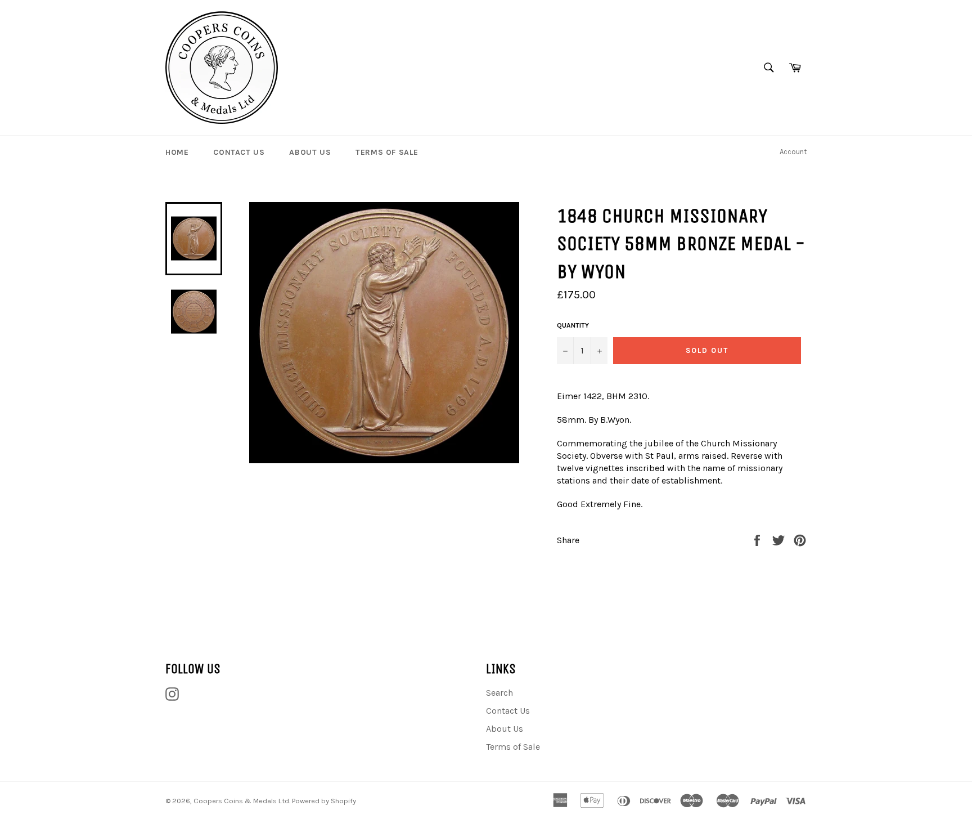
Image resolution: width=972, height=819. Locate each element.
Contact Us (238, 152)
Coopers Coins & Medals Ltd (241, 800)
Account (793, 151)
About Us (310, 152)
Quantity (573, 325)
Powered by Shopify (324, 800)
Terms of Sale (387, 152)
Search (499, 692)
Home (176, 152)
